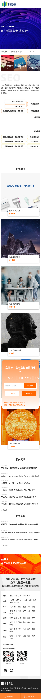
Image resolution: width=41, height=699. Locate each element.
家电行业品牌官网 (16, 211)
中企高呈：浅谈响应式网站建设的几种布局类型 (18, 490)
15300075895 (8, 645)
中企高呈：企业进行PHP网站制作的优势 (15, 483)
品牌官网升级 (14, 257)
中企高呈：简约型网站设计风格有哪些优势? (19, 468)
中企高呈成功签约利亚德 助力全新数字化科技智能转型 (20, 533)
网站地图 (8, 690)
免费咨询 (12, 393)
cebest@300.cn (9, 648)
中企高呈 (4, 52)
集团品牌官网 (14, 304)
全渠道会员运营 (15, 350)
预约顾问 (30, 386)
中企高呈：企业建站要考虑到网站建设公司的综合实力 (20, 476)
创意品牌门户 (14, 444)
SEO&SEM (30, 52)
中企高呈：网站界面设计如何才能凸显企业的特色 (18, 497)
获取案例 (29, 393)
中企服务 (14, 52)
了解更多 (4, 510)
